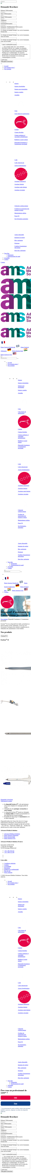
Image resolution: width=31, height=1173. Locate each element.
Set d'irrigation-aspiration (21, 219)
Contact (6, 259)
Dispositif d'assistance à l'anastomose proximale (20, 143)
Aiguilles (16, 95)
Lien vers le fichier (6, 41)
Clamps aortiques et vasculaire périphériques (21, 136)
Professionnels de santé (14, 256)
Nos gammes (4, 619)
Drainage (16, 243)
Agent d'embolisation (20, 165)
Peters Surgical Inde (17, 351)
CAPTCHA (4, 60)
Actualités (7, 258)
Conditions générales (10, 863)
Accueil (6, 66)
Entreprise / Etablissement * (11, 27)
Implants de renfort (19, 237)
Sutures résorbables (19, 86)
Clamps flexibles (19, 132)
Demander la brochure (7, 799)
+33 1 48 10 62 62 (9, 851)
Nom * (6, 13)
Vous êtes (6, 253)
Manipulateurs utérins (20, 213)
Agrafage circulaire (19, 190)
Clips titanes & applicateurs (21, 113)
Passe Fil (16, 216)
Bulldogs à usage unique (21, 139)
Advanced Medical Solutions (12, 834)
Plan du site (7, 871)
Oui (15, 1098)
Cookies (6, 865)
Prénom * (7, 10)
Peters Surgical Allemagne (11, 835)
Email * (6, 17)
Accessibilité (7, 866)
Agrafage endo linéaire (20, 187)
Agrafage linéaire (19, 184)
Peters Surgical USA (6, 354)
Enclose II (4, 636)
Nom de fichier (5, 36)
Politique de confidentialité (11, 869)
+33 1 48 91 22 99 (9, 852)
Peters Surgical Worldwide (8, 347)
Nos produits (7, 69)
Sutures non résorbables (20, 89)
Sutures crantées (18, 92)
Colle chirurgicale (19, 162)
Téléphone (3, 20)
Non (15, 1103)
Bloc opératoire (18, 240)
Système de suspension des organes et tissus (21, 209)
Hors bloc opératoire (20, 250)
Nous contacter (8, 872)
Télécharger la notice (6, 801)
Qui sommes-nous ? (9, 67)
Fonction (6, 23)
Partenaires (11, 255)
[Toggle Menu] (1, 63)
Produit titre (4, 31)
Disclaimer (7, 868)
